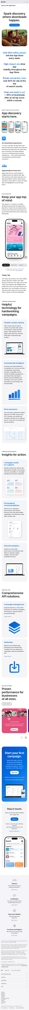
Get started (19, 270)
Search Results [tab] (23, 265)
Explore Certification (14, 831)
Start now (14, 772)
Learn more (7, 616)
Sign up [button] (14, 819)
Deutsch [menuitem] (3, 993)
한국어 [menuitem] (2, 1003)
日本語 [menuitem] (2, 1000)
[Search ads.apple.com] (24, 2)
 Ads (3, 2)
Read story (14, 729)
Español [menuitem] (3, 994)
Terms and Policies (20, 1007)
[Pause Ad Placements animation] (25, 257)
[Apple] (1, 970)
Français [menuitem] (3, 995)
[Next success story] (25, 737)
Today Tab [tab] (6, 265)
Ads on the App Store (8, 5)
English (2, 992)
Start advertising (14, 25)
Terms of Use (12, 1007)
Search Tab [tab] (14, 265)
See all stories (6, 703)
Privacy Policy (4, 1007)
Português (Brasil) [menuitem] (5, 998)
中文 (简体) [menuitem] (3, 1002)
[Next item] (25, 265)
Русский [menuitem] (3, 999)
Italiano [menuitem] (2, 997)
